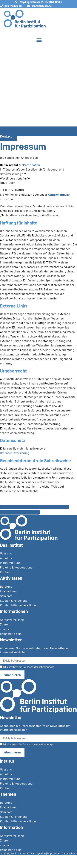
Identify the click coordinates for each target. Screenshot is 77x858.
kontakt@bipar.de (42, 5)
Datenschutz (69, 853)
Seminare (6, 596)
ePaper (4, 629)
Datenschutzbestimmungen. (39, 666)
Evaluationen (8, 591)
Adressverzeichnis (12, 619)
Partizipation (31, 165)
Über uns (6, 553)
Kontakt (5, 572)
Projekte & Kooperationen (17, 567)
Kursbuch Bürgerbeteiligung (19, 605)
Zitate (4, 624)
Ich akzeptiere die (28, 666)
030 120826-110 (13, 5)
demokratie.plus (10, 633)
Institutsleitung (10, 562)
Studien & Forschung (13, 600)
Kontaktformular (59, 194)
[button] (39, 40)
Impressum (53, 853)
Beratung (6, 586)
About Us (6, 558)
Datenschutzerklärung (14, 453)
